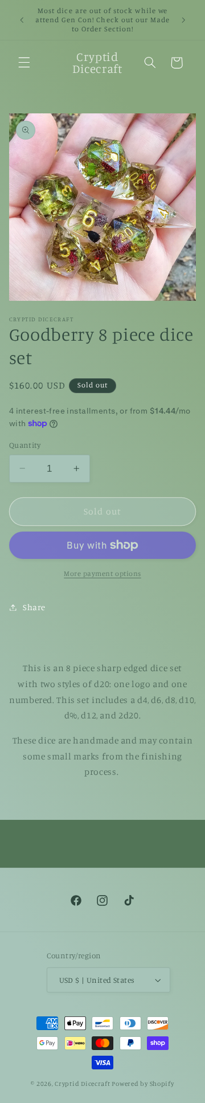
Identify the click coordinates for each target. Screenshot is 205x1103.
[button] (24, 63)
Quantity (24, 445)
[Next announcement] (183, 19)
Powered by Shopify (143, 1084)
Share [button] (34, 607)
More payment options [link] (102, 573)
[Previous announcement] (21, 19)
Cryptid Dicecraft (82, 1084)
